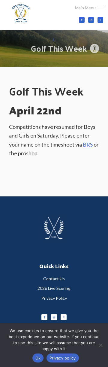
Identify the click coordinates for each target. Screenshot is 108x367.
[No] (101, 345)
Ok (38, 358)
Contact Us (54, 278)
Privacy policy (63, 358)
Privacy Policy (54, 298)
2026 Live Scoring (54, 288)
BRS (88, 144)
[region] (54, 48)
